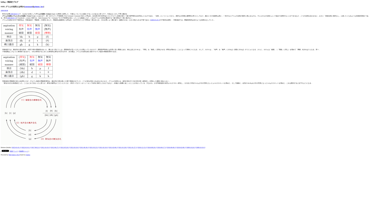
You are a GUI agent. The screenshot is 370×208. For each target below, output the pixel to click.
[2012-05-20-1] (65, 147)
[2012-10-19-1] (45, 147)
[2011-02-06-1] (113, 147)
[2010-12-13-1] (142, 147)
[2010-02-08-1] (181, 147)
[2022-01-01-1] (26, 147)
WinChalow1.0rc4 (14, 155)
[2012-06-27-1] (55, 147)
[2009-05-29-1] (155, 20)
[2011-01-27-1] (132, 147)
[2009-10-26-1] (191, 147)
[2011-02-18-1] (103, 147)
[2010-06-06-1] (171, 147)
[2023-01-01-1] (16, 147)
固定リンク (14, 151)
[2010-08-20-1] (152, 147)
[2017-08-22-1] (35, 147)
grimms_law (38, 7)
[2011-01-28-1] (122, 147)
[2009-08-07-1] (14, 14)
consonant (28, 7)
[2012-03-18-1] (74, 147)
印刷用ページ (23, 151)
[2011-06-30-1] (84, 147)
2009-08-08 (4, 10)
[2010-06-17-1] (161, 147)
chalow (28, 155)
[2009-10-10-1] (200, 147)
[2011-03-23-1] (94, 147)
